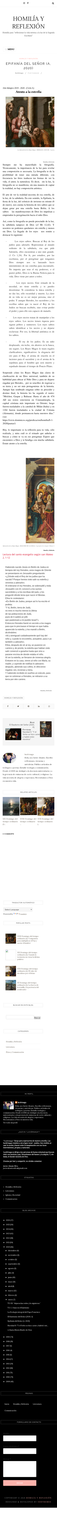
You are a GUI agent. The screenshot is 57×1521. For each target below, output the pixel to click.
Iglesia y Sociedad (12, 1195)
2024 (8, 1229)
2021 (8, 1242)
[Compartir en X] (18, 706)
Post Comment (33, 73)
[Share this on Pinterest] (28, 706)
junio (10, 1277)
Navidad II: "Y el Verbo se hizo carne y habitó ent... (28, 1325)
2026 (8, 1220)
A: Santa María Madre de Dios (20, 1330)
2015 (8, 1355)
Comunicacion (11, 1199)
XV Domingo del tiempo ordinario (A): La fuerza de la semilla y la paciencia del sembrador (28, 986)
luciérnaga (22, 1102)
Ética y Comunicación (15, 1052)
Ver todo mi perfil (10, 1123)
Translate (23, 914)
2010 (8, 1377)
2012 (8, 1368)
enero (10, 1299)
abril (10, 1286)
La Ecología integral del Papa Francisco (24, 1312)
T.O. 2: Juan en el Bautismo (18, 1308)
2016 (8, 1350)
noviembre (12, 1255)
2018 (8, 1341)
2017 (8, 1346)
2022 (8, 1238)
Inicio (7, 1404)
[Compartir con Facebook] (8, 706)
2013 (8, 1364)
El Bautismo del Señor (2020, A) (20, 1317)
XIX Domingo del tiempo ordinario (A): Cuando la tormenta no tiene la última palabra (28, 955)
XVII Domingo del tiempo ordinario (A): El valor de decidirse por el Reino (27, 971)
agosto (11, 1268)
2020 (8, 1247)
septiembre (13, 1264)
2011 (8, 1373)
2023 (8, 1233)
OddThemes (44, 1502)
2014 (8, 1359)
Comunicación (10, 1410)
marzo (11, 1291)
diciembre (12, 1250)
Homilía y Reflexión (28, 22)
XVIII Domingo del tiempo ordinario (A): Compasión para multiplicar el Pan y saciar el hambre (28, 939)
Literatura (10, 1047)
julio (10, 1273)
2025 (8, 1224)
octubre (11, 1259)
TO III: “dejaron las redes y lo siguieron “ (24, 1303)
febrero (11, 1295)
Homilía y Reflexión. (39, 1498)
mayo (10, 1282)
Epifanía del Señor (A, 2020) (19, 1321)
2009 (8, 1381)
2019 (8, 1337)
